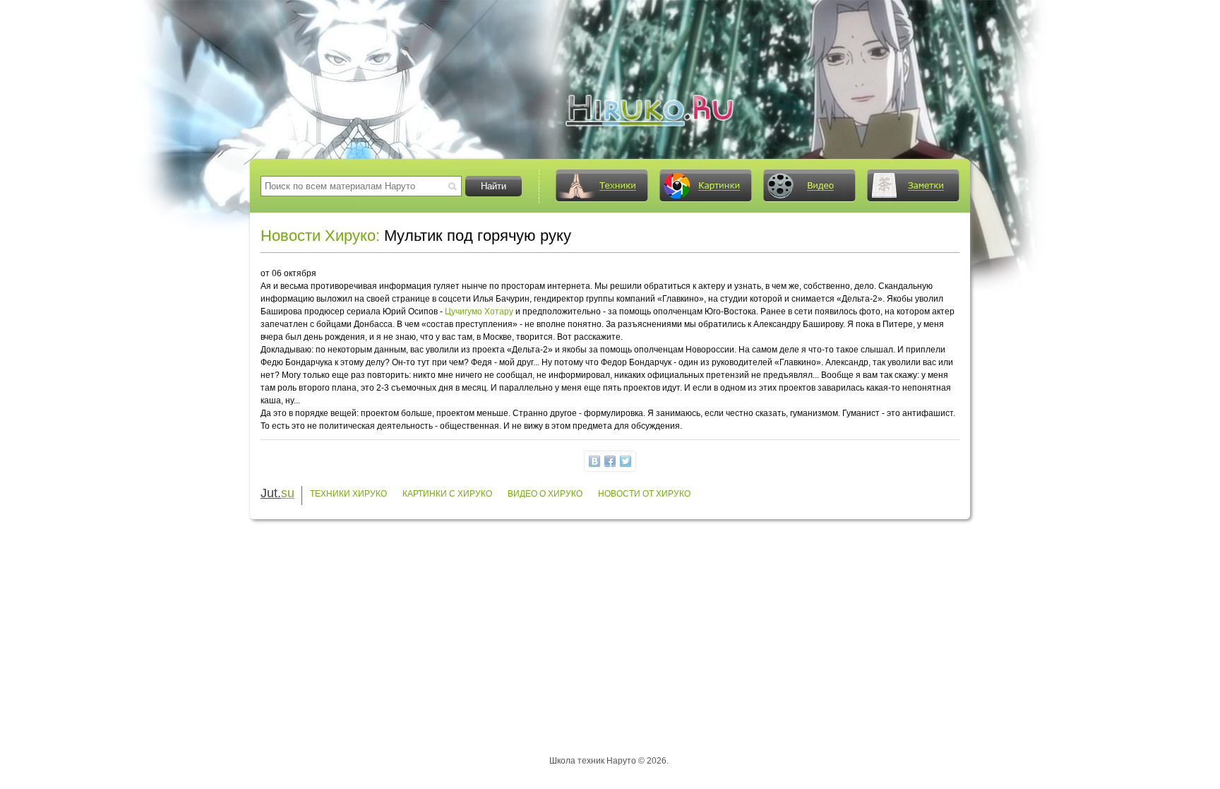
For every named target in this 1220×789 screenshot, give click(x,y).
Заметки (912, 186)
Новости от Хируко (644, 494)
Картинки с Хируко (447, 494)
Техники (601, 186)
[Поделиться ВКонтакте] (594, 461)
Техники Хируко (348, 494)
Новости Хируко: (320, 235)
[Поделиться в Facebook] (610, 461)
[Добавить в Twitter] (625, 461)
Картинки (705, 186)
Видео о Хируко (545, 494)
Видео (809, 186)
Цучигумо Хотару (479, 311)
